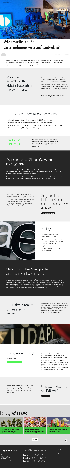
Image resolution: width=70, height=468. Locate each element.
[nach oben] (66, 440)
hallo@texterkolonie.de (34, 450)
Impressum (60, 451)
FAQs (59, 457)
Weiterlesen (46, 395)
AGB (59, 455)
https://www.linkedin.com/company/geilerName (23, 173)
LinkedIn (59, 449)
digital (3, 54)
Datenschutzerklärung (62, 453)
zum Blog (35, 439)
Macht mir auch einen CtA (14, 362)
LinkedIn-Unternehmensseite (22, 60)
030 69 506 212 (39, 455)
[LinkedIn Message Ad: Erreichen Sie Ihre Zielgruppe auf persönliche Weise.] (35, 423)
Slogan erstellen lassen (48, 213)
